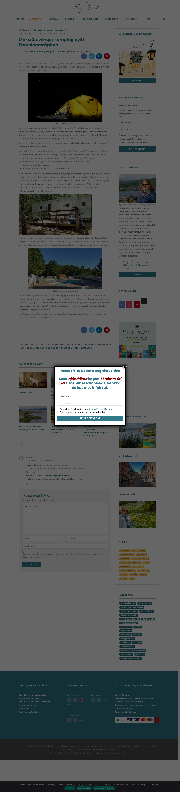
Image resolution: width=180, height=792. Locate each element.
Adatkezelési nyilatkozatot (100, 409)
